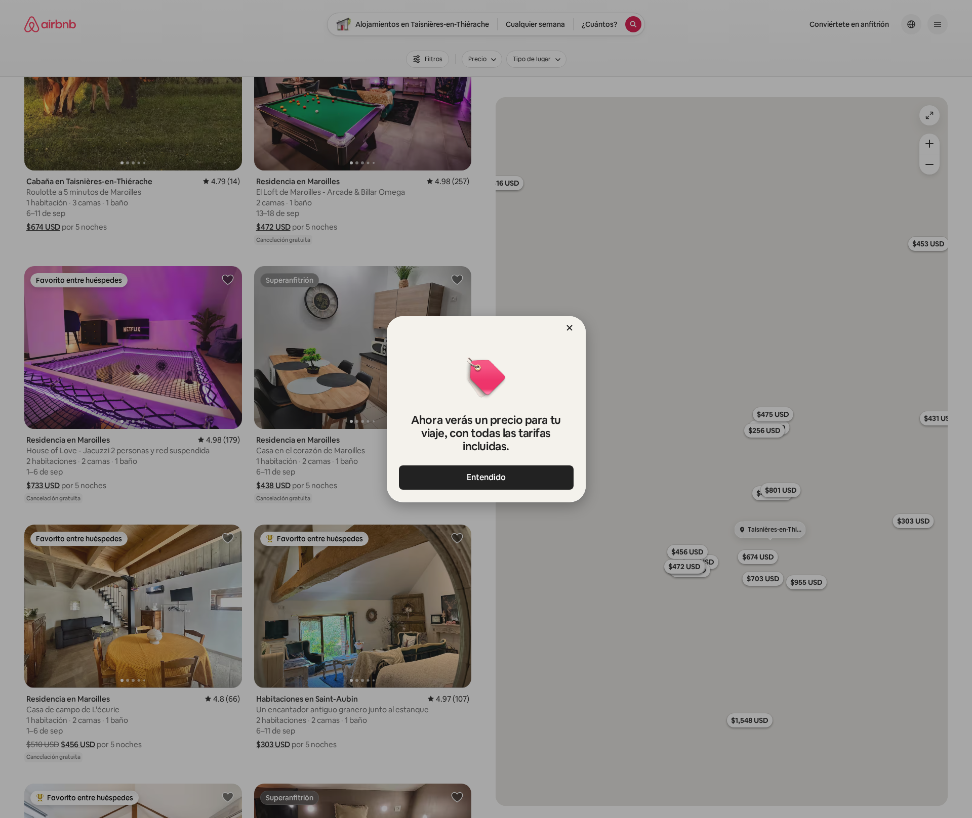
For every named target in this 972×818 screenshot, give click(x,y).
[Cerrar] (569, 328)
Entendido (486, 477)
